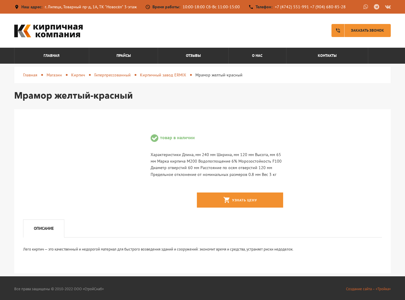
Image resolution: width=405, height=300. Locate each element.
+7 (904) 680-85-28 (328, 6)
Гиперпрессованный (112, 75)
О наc (257, 55)
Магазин (54, 75)
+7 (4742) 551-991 (292, 6)
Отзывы (193, 55)
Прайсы (124, 55)
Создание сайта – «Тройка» (368, 288)
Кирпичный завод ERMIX (163, 75)
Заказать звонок (359, 30)
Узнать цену (240, 199)
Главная (52, 55)
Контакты (327, 55)
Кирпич (78, 75)
